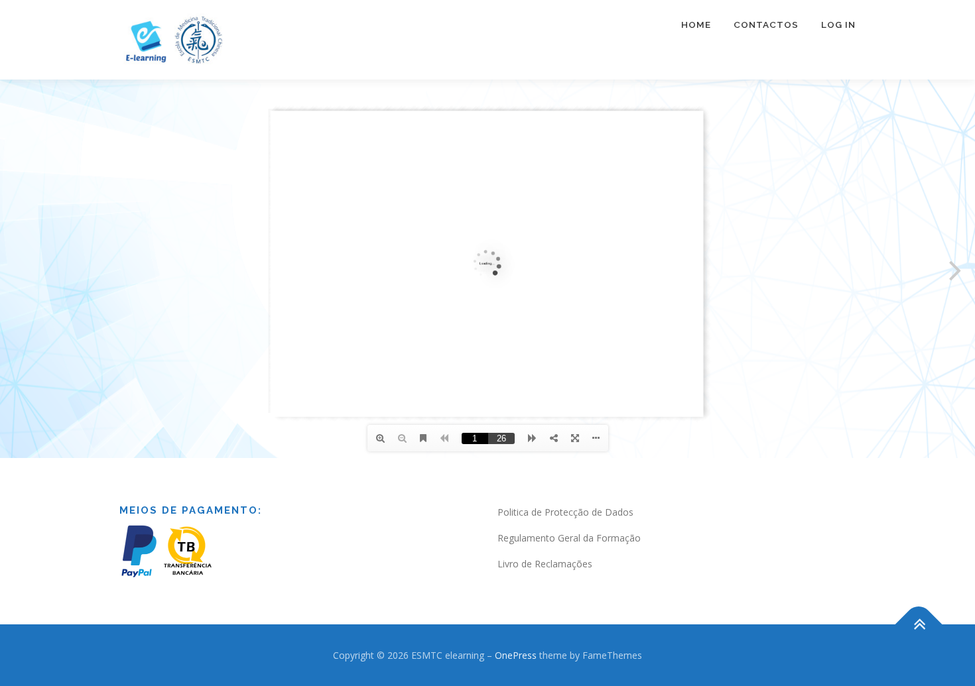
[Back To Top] (918, 624)
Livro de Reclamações (544, 563)
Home (696, 24)
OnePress (516, 655)
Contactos (766, 24)
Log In (838, 24)
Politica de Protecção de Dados (565, 512)
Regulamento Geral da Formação (569, 538)
